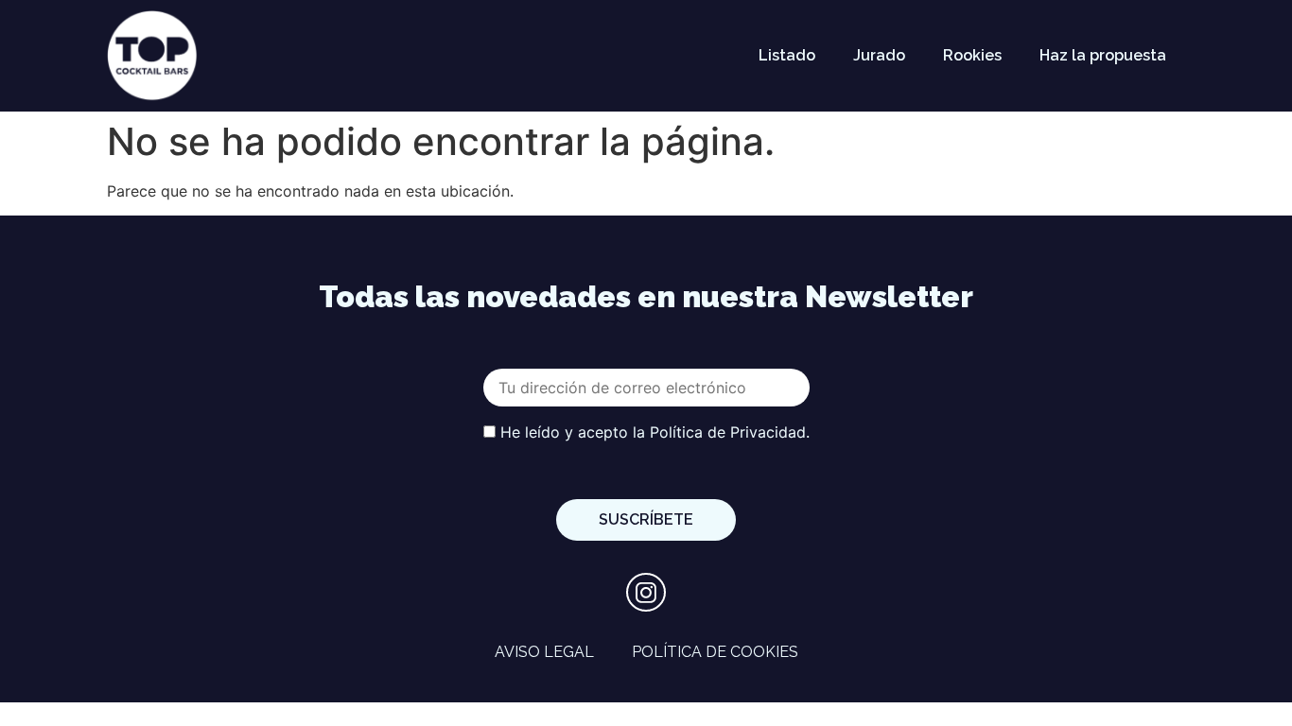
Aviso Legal (544, 652)
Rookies (972, 55)
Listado (787, 55)
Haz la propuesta (1102, 55)
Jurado (879, 55)
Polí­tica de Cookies (715, 652)
